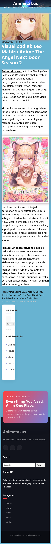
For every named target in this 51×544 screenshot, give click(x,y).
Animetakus (25, 3)
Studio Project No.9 (11, 295)
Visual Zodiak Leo (29, 298)
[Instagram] (19, 447)
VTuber (11, 369)
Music (11, 357)
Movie (11, 350)
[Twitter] (12, 447)
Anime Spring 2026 (17, 291)
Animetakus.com (12, 71)
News (11, 363)
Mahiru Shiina (35, 291)
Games (11, 344)
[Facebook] (5, 447)
